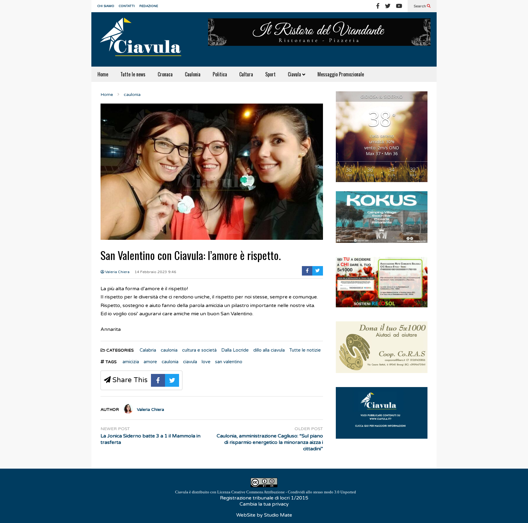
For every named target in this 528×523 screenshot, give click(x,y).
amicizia (131, 361)
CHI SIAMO (105, 6)
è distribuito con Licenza (265, 492)
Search (420, 6)
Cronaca (165, 74)
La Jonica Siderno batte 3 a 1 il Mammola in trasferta (150, 439)
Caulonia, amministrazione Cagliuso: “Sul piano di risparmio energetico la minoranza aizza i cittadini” (270, 442)
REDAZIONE (148, 6)
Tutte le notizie (305, 350)
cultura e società (199, 350)
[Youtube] (399, 6)
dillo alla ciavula (269, 350)
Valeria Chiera (117, 272)
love (206, 361)
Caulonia (192, 74)
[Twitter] (388, 6)
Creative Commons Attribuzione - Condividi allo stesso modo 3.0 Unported (293, 492)
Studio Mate (278, 515)
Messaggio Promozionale (340, 74)
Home (102, 74)
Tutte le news (132, 74)
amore (150, 361)
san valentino (228, 361)
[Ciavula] (143, 39)
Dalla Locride (235, 350)
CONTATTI (127, 6)
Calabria (148, 350)
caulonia (169, 350)
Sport (270, 74)
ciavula (190, 361)
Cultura (246, 74)
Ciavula (295, 74)
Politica (220, 74)
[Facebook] (378, 6)
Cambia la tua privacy (264, 504)
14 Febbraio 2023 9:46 (155, 272)
